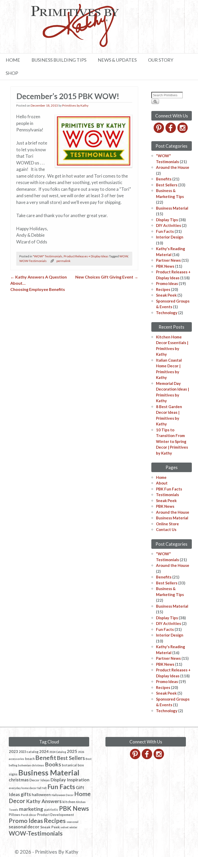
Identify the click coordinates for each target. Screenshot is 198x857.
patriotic (51, 810)
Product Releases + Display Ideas (86, 256)
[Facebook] (171, 131)
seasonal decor (24, 826)
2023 (13, 751)
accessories (16, 758)
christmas (19, 779)
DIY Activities (168, 225)
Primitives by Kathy (75, 105)
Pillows (14, 815)
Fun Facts (165, 231)
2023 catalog (28, 752)
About (162, 483)
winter (73, 827)
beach (30, 759)
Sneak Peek (166, 295)
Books (53, 764)
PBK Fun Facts (169, 489)
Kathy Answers (44, 801)
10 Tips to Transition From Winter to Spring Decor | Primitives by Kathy (172, 441)
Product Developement (55, 815)
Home (13, 60)
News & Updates (117, 60)
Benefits (163, 179)
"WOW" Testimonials (47, 256)
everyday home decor (23, 788)
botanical (69, 765)
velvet (65, 827)
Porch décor (28, 814)
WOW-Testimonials (33, 261)
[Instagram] (182, 131)
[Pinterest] (159, 131)
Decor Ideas (39, 780)
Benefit (45, 757)
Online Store (167, 523)
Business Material (172, 208)
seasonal (72, 821)
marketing (31, 809)
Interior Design (169, 237)
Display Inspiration (70, 779)
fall (39, 788)
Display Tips (167, 219)
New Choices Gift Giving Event (106, 276)
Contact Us (166, 529)
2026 (81, 751)
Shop (12, 73)
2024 (43, 751)
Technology (166, 312)
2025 (72, 751)
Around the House (172, 167)
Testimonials (167, 494)
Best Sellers (166, 184)
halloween (41, 794)
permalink (63, 261)
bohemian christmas (31, 765)
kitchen (68, 801)
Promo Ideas (167, 283)
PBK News (165, 266)
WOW (123, 256)
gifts (26, 794)
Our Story (160, 60)
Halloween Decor (62, 795)
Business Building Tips (58, 60)
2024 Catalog (57, 751)
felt (44, 788)
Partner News (168, 260)
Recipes (163, 289)
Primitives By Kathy (56, 852)
